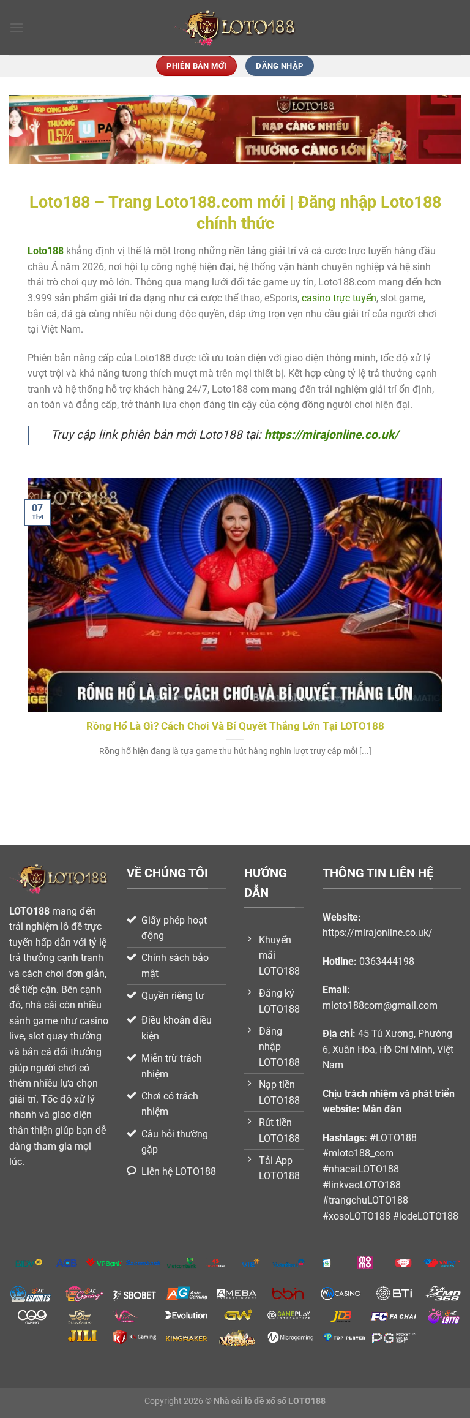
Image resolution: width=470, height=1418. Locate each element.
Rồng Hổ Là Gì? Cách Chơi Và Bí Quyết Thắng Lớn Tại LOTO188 (235, 726)
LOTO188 (29, 911)
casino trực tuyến (339, 298)
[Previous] (25, 632)
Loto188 (46, 251)
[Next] (445, 632)
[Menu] (16, 27)
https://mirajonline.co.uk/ (331, 435)
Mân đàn (381, 1109)
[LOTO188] (235, 28)
